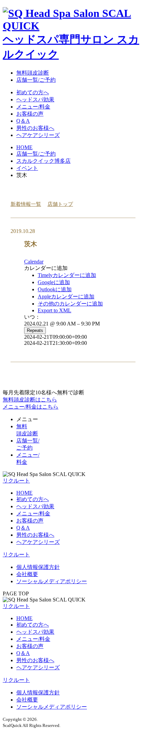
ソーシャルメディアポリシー (51, 581)
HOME (24, 493)
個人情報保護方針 (38, 567)
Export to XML (54, 310)
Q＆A (23, 121)
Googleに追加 (54, 282)
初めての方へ (32, 92)
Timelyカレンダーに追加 (67, 275)
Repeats (35, 330)
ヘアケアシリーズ (38, 135)
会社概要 (27, 574)
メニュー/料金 (33, 107)
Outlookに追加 (55, 289)
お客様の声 (29, 114)
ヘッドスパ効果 (35, 99)
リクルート (16, 554)
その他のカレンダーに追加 (70, 304)
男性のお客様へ (35, 128)
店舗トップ (60, 203)
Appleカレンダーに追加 (66, 296)
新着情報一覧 (26, 203)
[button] (46, 268)
